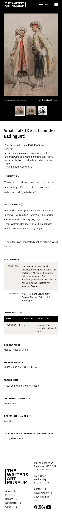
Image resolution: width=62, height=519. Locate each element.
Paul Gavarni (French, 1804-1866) (22, 145)
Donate (9, 499)
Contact (38, 489)
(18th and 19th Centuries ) (18, 166)
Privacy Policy (41, 493)
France (7, 349)
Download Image (49, 100)
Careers (9, 506)
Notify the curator (13, 438)
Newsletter (11, 502)
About (8, 491)
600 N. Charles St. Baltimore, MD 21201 (45, 464)
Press (8, 495)
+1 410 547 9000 (43, 469)
